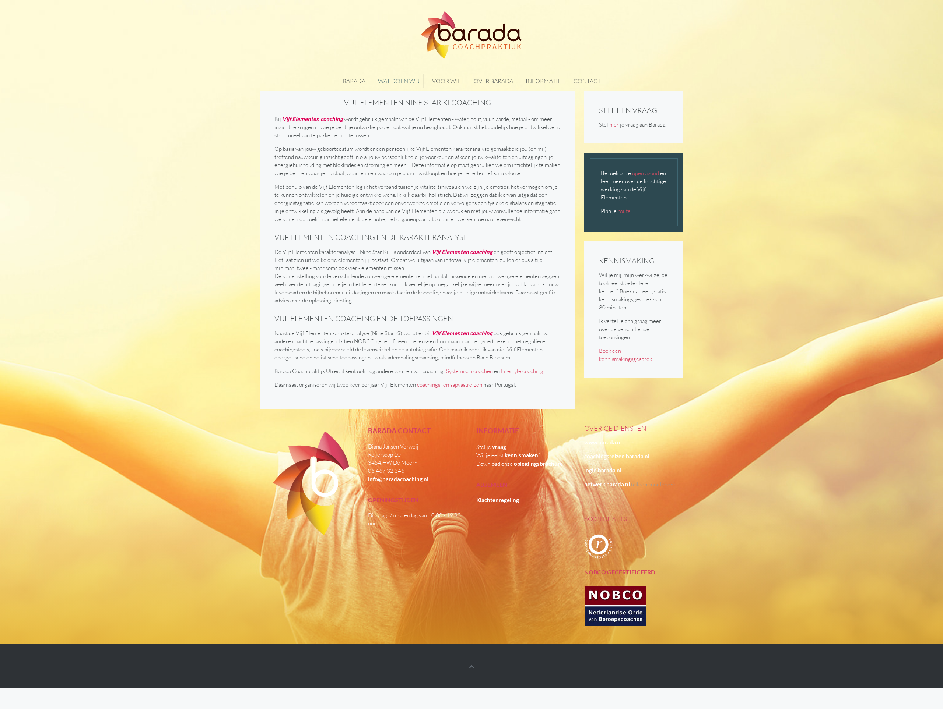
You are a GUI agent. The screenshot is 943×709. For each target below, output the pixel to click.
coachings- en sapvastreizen (449, 384)
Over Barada (493, 81)
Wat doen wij (399, 81)
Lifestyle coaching (522, 371)
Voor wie (446, 81)
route (624, 211)
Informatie (543, 81)
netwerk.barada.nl (607, 484)
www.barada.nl (603, 442)
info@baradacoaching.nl (398, 479)
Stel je (491, 446)
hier (614, 124)
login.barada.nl (602, 470)
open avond (645, 173)
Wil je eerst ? (508, 455)
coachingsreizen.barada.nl (616, 456)
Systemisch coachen (469, 371)
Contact (587, 81)
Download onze (519, 463)
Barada (354, 81)
